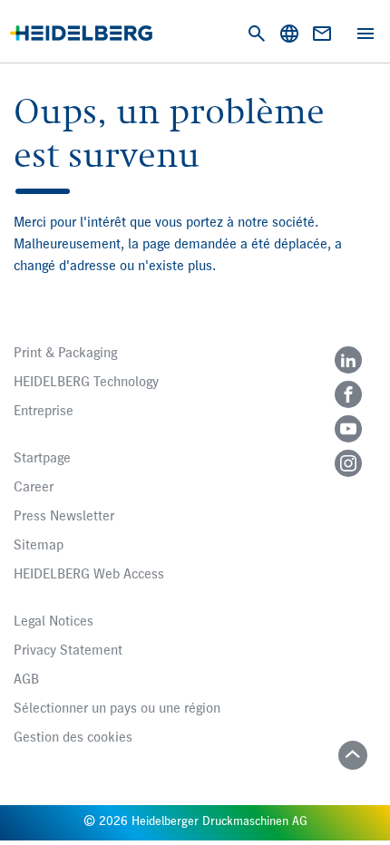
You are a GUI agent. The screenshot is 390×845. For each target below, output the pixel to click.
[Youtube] (348, 428)
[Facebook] (348, 394)
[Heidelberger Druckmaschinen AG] (81, 33)
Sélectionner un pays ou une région (117, 709)
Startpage (42, 459)
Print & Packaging (65, 353)
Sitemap (38, 546)
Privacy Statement (68, 651)
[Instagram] (348, 463)
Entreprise (43, 411)
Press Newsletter (64, 517)
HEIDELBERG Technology (86, 382)
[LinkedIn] (348, 360)
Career (34, 488)
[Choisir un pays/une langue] (289, 33)
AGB (26, 680)
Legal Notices (53, 622)
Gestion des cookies (73, 738)
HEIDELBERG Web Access (89, 575)
